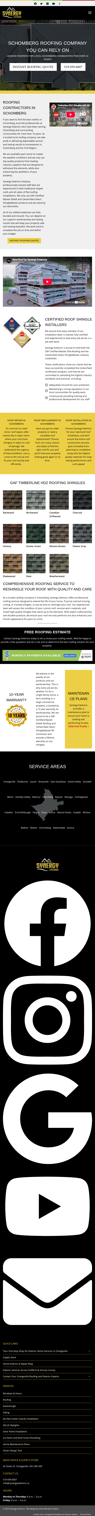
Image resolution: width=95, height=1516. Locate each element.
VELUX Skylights (11, 1425)
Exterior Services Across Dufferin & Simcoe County (29, 1370)
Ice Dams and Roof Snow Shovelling (21, 1437)
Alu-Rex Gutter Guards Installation (20, 1418)
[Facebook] (35, 3)
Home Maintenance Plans (16, 1444)
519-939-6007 (10, 1479)
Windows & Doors (12, 1393)
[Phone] (59, 3)
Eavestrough (9, 1406)
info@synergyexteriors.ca (16, 1483)
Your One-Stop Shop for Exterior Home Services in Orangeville (35, 1351)
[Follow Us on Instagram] (47, 1070)
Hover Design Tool (12, 1450)
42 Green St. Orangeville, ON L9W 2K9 (22, 1466)
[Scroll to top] (89, 1513)
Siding (6, 1412)
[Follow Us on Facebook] (47, 967)
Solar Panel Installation (15, 1431)
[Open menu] (90, 12)
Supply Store (9, 1357)
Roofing (7, 1399)
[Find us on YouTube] (47, 1245)
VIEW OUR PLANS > (78, 726)
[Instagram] (47, 3)
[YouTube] (53, 3)
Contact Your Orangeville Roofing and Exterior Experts (31, 1376)
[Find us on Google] (47, 1164)
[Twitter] (41, 3)
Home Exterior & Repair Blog (18, 1363)
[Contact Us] (47, 1335)
